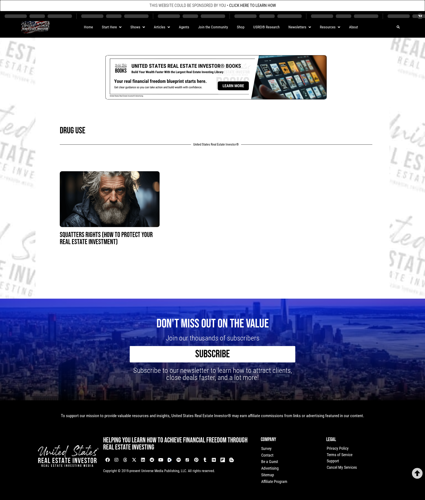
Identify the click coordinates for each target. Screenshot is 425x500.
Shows (135, 27)
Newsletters (297, 27)
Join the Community (213, 27)
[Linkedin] (143, 459)
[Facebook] (107, 459)
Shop (240, 27)
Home (88, 27)
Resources (328, 27)
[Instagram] (116, 459)
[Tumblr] (205, 459)
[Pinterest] (196, 459)
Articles (159, 27)
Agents (184, 27)
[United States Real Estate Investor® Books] (216, 98)
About (353, 27)
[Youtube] (160, 459)
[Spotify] (178, 459)
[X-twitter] (134, 459)
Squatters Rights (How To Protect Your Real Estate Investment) (106, 238)
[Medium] (213, 459)
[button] (398, 27)
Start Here (109, 27)
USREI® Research (266, 27)
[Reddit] (151, 459)
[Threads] (125, 459)
